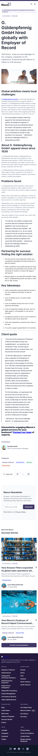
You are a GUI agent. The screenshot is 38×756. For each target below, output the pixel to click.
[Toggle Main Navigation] (35, 4)
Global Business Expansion (6, 681)
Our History (24, 714)
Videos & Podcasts (7, 716)
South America (25, 685)
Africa (22, 673)
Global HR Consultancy (9, 691)
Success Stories (6, 719)
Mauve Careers (27, 710)
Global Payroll (6, 673)
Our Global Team (26, 707)
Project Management (8, 693)
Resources (5, 713)
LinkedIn (4, 730)
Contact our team (22, 432)
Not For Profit (20, 633)
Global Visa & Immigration (5, 686)
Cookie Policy (25, 736)
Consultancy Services (8, 696)
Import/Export (20, 462)
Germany (29, 462)
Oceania (23, 679)
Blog (3, 707)
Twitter (3, 739)
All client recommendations (19, 645)
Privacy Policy (20, 512)
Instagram (4, 733)
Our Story (23, 716)
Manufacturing (6, 580)
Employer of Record (8, 462)
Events (3, 722)
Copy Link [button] (9, 474)
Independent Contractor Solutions (8, 677)
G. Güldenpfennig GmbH (9, 99)
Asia (21, 676)
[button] (31, 4)
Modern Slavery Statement (25, 740)
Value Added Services (8, 699)
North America (25, 682)
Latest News (5, 710)
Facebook (4, 736)
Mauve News (6, 465)
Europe (22, 670)
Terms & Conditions (27, 733)
